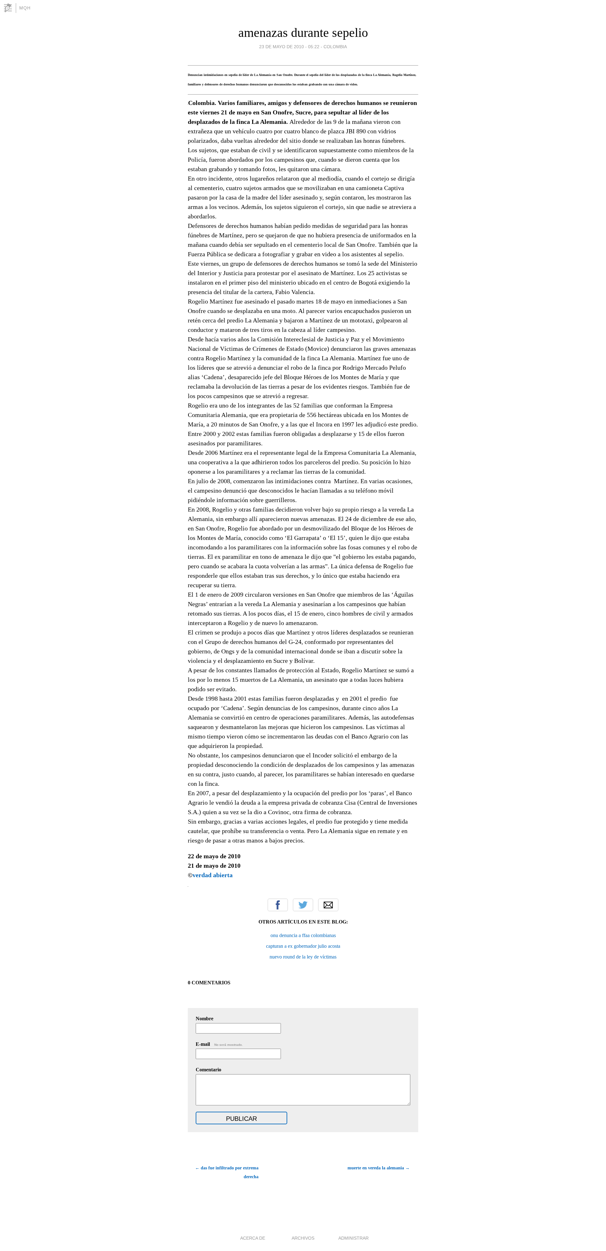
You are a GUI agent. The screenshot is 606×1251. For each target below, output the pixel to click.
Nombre (204, 1018)
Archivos (303, 1238)
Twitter (303, 905)
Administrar (353, 1238)
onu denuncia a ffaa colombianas (303, 935)
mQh (25, 7)
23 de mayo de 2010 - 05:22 (289, 46)
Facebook (278, 905)
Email (328, 905)
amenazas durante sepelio (303, 33)
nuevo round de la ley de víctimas (303, 956)
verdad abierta (213, 875)
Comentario (208, 1069)
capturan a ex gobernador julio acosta (303, 946)
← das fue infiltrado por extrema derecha (226, 1172)
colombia (335, 46)
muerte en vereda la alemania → (379, 1168)
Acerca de (252, 1238)
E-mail (219, 1044)
